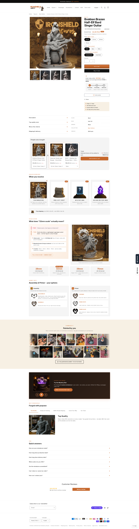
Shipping (94, 34)
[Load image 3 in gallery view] (55, 75)
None (87, 49)
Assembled (98, 54)
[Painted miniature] (37, 339)
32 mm (94, 39)
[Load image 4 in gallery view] (66, 75)
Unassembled (89, 54)
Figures (35, 14)
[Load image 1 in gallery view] (35, 75)
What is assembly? (94, 52)
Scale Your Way (73, 410)
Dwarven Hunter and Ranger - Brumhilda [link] (56, 159)
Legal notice (95, 525)
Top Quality (34, 410)
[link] (39, 150)
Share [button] (87, 99)
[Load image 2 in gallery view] (45, 75)
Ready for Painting (45, 410)
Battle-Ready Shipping (59, 410)
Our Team (83, 410)
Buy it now (97, 71)
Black (93, 49)
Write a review (81, 489)
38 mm (101, 39)
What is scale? (91, 36)
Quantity (86, 58)
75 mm (87, 43)
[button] (54, 7)
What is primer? (91, 46)
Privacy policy (79, 525)
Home (30, 14)
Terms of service (87, 525)
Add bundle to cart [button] (94, 158)
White (99, 49)
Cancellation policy (103, 525)
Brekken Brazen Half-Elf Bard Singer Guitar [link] (39, 159)
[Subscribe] (54, 507)
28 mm (87, 39)
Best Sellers (42, 14)
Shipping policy (64, 525)
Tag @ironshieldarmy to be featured (70, 361)
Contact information (55, 525)
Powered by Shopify (45, 525)
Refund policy (72, 525)
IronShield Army (37, 525)
